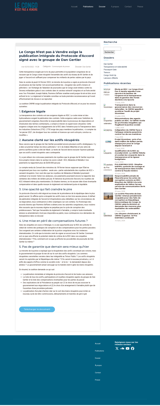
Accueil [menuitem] (74, 7)
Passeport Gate (110, 70)
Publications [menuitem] (88, 7)
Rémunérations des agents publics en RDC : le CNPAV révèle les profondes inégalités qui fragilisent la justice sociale (130, 121)
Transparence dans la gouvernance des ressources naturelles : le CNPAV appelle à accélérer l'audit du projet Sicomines (129, 109)
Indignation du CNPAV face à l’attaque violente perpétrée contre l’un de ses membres (128, 132)
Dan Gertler (87, 67)
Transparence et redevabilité (115, 67)
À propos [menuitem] (115, 7)
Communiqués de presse (61, 66)
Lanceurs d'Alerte (111, 78)
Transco (107, 72)
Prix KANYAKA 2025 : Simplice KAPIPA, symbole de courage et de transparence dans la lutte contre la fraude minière (130, 167)
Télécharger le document (37, 309)
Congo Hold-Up (110, 75)
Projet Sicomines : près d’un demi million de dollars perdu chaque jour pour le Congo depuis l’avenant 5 (128, 142)
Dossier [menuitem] (102, 7)
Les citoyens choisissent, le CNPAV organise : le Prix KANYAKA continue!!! (127, 215)
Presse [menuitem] (140, 7)
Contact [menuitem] (128, 7)
